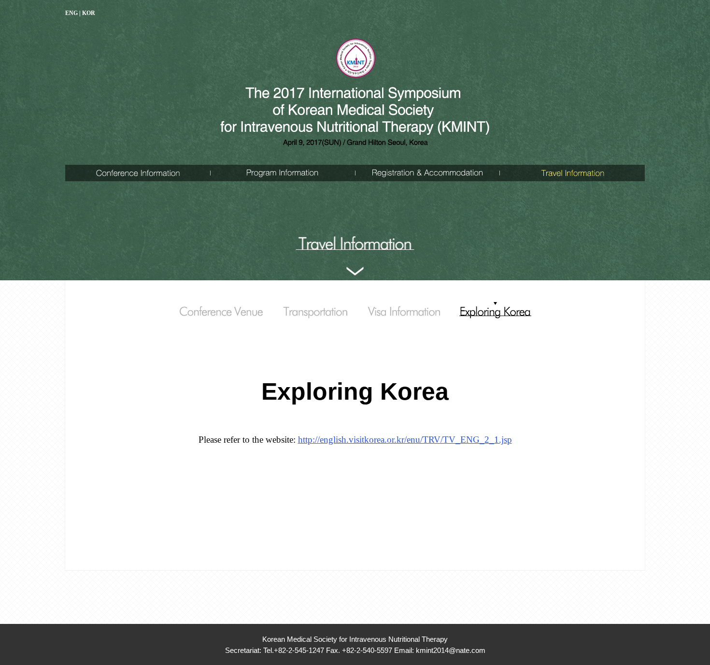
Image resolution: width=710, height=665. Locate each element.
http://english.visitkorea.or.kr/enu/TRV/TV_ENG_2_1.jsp (405, 439)
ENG (71, 13)
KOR (88, 13)
